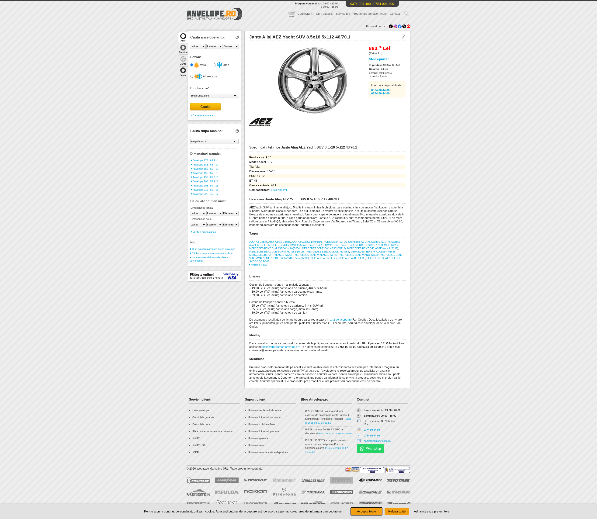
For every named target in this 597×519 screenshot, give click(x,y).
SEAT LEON (374, 258)
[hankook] (341, 492)
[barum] (398, 503)
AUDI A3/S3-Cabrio (279, 241)
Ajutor (384, 13)
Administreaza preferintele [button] (431, 511)
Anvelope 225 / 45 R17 (205, 194)
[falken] (341, 503)
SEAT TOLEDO (391, 258)
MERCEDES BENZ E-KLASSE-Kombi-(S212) (372, 248)
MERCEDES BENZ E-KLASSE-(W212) (324, 248)
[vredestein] (198, 492)
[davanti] (370, 480)
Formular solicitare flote (261, 424)
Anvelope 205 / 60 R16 (205, 185)
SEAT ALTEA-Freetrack (323, 258)
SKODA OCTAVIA (259, 261)
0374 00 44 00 (380, 90)
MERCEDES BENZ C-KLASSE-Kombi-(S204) (275, 248)
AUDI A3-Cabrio (258, 241)
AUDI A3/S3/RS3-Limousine (307, 241)
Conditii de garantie (203, 417)
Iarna (225, 65)
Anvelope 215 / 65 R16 (205, 189)
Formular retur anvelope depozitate (268, 452)
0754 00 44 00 (380, 93)
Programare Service (365, 13)
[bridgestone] (313, 480)
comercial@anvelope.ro (377, 440)
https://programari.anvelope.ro (281, 347)
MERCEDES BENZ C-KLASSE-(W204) (377, 245)
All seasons (210, 76)
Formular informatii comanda (264, 417)
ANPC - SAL (199, 445)
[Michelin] (198, 480)
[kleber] (313, 503)
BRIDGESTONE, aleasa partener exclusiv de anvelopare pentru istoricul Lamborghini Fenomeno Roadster (327, 415)
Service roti (343, 13)
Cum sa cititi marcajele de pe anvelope (213, 249)
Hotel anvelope (200, 410)
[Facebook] (400, 26)
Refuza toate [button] (397, 511)
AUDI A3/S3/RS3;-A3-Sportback (342, 241)
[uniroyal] (370, 492)
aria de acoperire (341, 319)
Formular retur (256, 445)
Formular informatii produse (263, 431)
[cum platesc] (352, 469)
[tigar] (398, 492)
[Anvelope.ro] (214, 19)
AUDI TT (262, 245)
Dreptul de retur (201, 424)
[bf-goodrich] (255, 503)
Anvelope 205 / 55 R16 (205, 181)
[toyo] (398, 480)
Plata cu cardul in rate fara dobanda (212, 431)
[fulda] (227, 492)
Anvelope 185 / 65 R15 (205, 168)
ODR (195, 452)
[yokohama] (313, 492)
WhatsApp (373, 448)
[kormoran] (284, 503)
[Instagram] (395, 26)
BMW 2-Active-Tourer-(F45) (306, 245)
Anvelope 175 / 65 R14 (205, 160)
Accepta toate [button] (366, 511)
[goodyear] (227, 480)
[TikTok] (391, 26)
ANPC (196, 438)
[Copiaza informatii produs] (404, 37)
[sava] (227, 503)
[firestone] (284, 492)
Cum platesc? (324, 13)
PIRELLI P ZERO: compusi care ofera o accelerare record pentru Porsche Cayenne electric (327, 444)
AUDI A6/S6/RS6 (370, 241)
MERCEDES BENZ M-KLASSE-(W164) (373, 251)
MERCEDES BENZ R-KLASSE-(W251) (271, 254)
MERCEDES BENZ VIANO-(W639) (359, 254)
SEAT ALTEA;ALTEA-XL (351, 258)
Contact (395, 13)
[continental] (284, 480)
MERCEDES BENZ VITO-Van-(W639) (287, 258)
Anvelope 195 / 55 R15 (205, 173)
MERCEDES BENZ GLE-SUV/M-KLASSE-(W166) (277, 251)
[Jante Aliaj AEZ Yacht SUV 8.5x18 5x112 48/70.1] (302, 114)
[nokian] (255, 492)
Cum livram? (306, 13)
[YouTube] (408, 26)
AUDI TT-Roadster (278, 245)
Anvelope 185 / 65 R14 (205, 164)
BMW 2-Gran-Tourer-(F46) (338, 245)
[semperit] (198, 503)
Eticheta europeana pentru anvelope (212, 253)
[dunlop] (255, 480)
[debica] (370, 504)
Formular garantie (258, 438)
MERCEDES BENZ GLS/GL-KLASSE (328, 251)
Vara (202, 65)
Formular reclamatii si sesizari (265, 410)
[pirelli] (341, 480)
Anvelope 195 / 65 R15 (205, 177)
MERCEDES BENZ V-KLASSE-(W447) (316, 254)
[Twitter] (404, 26)
